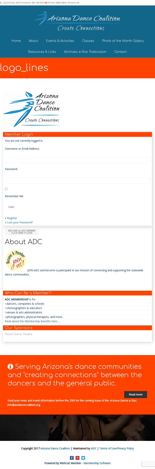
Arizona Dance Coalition (55, 448)
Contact (120, 52)
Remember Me (14, 196)
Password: (11, 169)
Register (12, 218)
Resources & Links (42, 52)
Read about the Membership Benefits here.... (32, 321)
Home (16, 41)
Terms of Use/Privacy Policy (116, 448)
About (33, 41)
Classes (88, 41)
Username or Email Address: (22, 148)
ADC (93, 448)
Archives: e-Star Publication (85, 52)
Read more (136, 394)
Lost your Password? (20, 222)
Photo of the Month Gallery (123, 41)
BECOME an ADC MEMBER (21, 231)
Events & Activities (60, 41)
